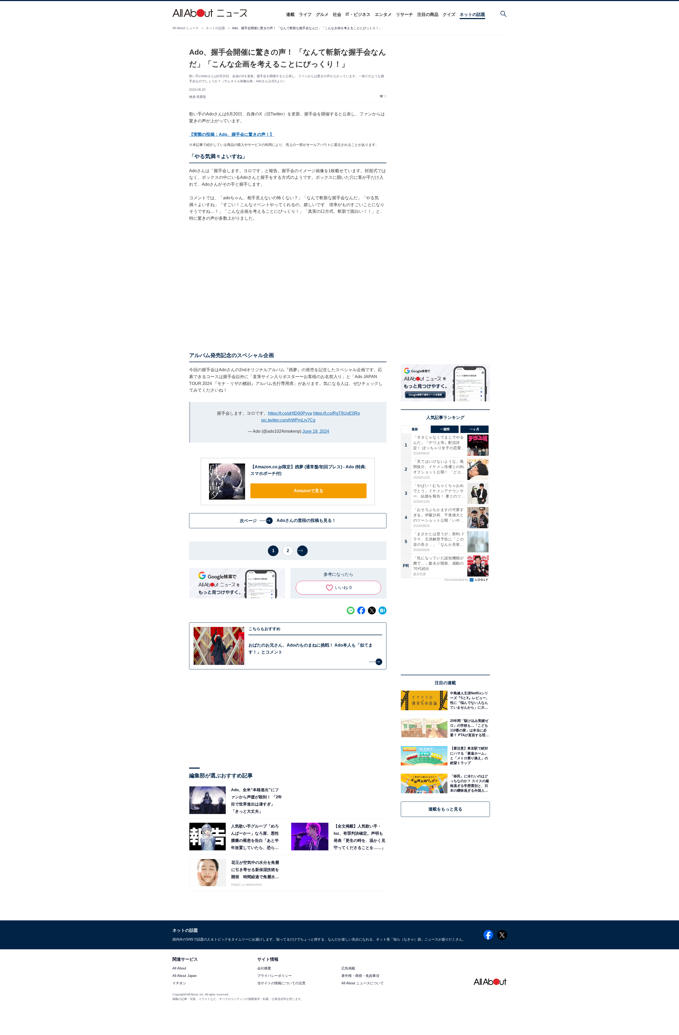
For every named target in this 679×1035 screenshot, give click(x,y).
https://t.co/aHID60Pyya (290, 413)
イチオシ (179, 983)
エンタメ (383, 14)
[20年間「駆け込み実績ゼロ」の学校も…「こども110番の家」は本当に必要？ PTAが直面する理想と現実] (468, 728)
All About (179, 968)
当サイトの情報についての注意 (281, 983)
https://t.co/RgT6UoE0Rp (336, 413)
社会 (337, 14)
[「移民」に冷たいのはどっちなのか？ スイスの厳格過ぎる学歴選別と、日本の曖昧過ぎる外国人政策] (468, 783)
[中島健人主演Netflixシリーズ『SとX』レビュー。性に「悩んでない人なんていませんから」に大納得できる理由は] (468, 700)
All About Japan (184, 976)
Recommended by (457, 579)
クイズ (449, 14)
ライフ (305, 14)
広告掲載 (348, 968)
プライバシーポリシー (274, 976)
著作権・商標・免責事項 (360, 976)
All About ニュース (185, 28)
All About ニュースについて (362, 983)
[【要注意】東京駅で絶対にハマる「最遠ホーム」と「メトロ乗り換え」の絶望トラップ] (468, 755)
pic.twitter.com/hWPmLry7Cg (288, 420)
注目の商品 (427, 14)
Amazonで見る (308, 490)
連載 (290, 14)
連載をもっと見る (445, 809)
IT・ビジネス (358, 14)
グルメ (322, 14)
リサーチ (404, 14)
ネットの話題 (472, 14)
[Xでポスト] (372, 610)
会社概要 (264, 968)
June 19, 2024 (315, 431)
